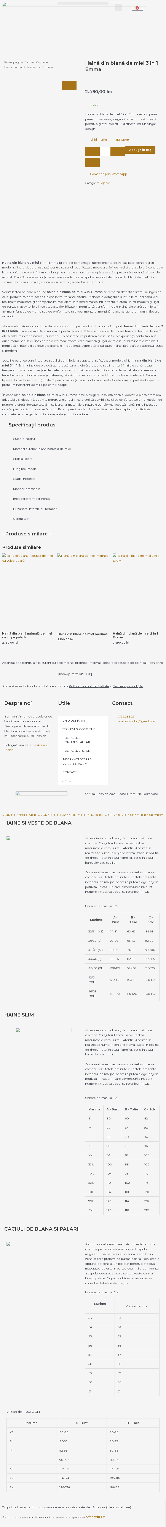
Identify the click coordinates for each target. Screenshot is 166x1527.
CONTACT (69, 772)
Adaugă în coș (140, 150)
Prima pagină (13, 62)
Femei (29, 62)
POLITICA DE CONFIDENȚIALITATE (76, 740)
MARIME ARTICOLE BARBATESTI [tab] (138, 815)
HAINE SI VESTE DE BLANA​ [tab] (23, 815)
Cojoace (42, 62)
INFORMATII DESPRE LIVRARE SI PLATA (76, 761)
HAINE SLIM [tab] (54, 815)
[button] (83, 3)
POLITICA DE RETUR (76, 750)
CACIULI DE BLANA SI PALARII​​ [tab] (88, 815)
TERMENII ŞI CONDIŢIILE (78, 729)
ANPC (66, 780)
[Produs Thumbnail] (69, 85)
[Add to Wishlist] (92, 162)
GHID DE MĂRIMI (74, 720)
